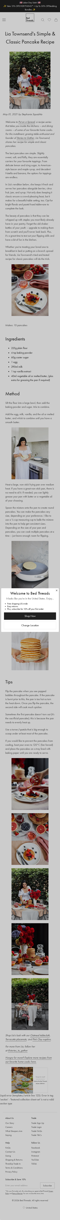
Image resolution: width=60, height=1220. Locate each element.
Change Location (30, 625)
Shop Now (30, 616)
